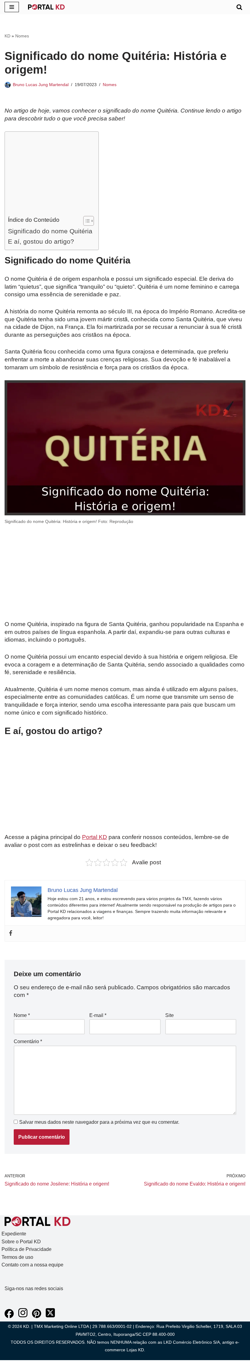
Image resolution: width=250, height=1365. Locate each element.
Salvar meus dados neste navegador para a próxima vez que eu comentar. (99, 1122)
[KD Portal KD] (46, 7)
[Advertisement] (50, 175)
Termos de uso (17, 1257)
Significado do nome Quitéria (50, 231)
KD (7, 35)
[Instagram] (22, 1316)
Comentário (28, 1041)
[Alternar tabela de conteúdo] (85, 221)
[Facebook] (10, 933)
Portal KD (94, 837)
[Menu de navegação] (12, 7)
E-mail (97, 1015)
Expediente (14, 1233)
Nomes (22, 35)
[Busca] (239, 7)
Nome (22, 1015)
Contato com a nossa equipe (32, 1264)
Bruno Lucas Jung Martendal (41, 84)
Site (169, 1015)
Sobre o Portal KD (21, 1241)
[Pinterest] (36, 1316)
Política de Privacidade (27, 1249)
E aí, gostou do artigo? (41, 241)
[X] (50, 1316)
